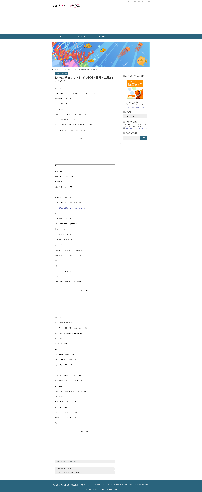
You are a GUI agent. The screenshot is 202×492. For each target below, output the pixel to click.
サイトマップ (146, 1)
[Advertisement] (101, 22)
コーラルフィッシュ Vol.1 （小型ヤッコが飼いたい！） (70, 472)
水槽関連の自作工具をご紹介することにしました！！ (72, 208)
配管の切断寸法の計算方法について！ (67, 469)
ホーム (130, 1)
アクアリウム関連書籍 (72, 461)
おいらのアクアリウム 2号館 (136, 107)
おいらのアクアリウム (100, 489)
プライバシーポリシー (101, 36)
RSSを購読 (138, 1)
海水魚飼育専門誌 (61, 461)
